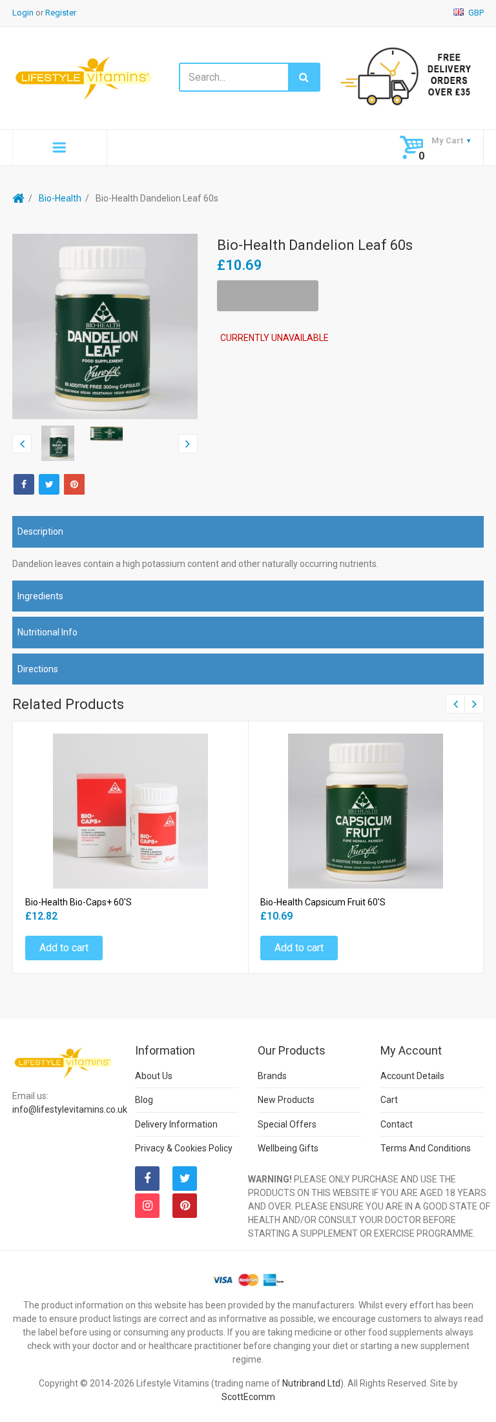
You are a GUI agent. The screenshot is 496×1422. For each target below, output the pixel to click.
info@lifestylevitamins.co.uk (69, 1109)
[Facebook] (24, 484)
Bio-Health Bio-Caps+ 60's (78, 902)
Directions (37, 669)
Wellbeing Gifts (288, 1148)
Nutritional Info (47, 632)
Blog (144, 1100)
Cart (389, 1100)
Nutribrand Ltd (311, 1383)
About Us (153, 1076)
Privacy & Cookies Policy (183, 1148)
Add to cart (63, 948)
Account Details (412, 1076)
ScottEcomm (248, 1397)
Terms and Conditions (425, 1148)
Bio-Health (60, 198)
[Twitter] (49, 484)
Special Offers (287, 1124)
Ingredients (40, 596)
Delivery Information (176, 1124)
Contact (396, 1124)
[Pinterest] (184, 1205)
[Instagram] (147, 1205)
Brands (272, 1076)
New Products (286, 1100)
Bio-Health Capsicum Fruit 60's (323, 902)
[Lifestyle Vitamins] (84, 77)
